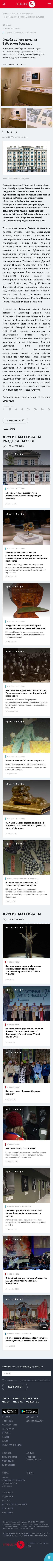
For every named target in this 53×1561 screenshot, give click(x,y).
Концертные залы (9, 1483)
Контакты (7, 1513)
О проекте (7, 1493)
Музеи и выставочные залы (12, 1480)
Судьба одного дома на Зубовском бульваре (24, 16)
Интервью (7, 1421)
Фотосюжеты (26, 13)
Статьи (6, 1417)
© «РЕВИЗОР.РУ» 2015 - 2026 (37, 1544)
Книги (29, 1473)
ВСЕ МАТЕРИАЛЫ (15, 446)
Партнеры (7, 1509)
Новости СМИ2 (9, 429)
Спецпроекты (9, 1457)
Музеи (15, 13)
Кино (16, 1398)
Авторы (6, 1501)
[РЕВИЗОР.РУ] (26, 4)
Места (5, 1473)
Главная (6, 13)
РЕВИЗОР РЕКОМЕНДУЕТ (15, 32)
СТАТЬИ (10, 489)
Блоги (5, 1441)
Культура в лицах (12, 1445)
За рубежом (8, 1465)
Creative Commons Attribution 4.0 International (26, 1534)
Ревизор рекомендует (33, 1458)
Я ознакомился (12, 1380)
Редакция (7, 1496)
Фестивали (8, 1461)
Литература (30, 1398)
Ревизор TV (8, 1429)
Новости (7, 1453)
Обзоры (6, 1433)
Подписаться (15, 1387)
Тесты (5, 1437)
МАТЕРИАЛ (31, 32)
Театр (6, 1398)
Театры (5, 1477)
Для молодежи (34, 1421)
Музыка (18, 1401)
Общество (32, 1401)
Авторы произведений (12, 1504)
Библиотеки (7, 1486)
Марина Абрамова (17, 64)
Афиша (30, 1453)
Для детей (32, 1417)
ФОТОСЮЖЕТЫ (13, 962)
